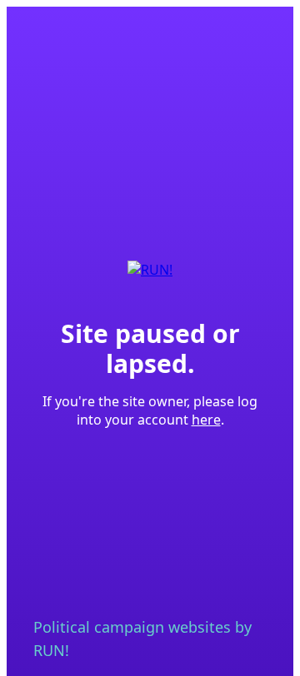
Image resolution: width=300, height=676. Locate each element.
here (206, 419)
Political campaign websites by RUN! (142, 638)
